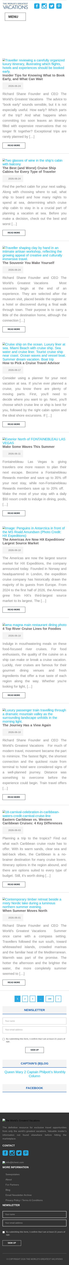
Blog (8, 1190)
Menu (13, 17)
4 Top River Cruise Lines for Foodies (32, 628)
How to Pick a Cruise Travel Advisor (31, 363)
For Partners (12, 1184)
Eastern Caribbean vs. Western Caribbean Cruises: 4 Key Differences (32, 821)
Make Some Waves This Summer (29, 446)
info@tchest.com (15, 1162)
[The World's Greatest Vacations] (15, 6)
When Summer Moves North (25, 911)
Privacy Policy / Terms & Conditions (24, 1200)
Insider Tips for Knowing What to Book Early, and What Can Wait (34, 77)
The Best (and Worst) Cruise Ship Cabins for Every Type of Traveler (29, 169)
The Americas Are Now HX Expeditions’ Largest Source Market (34, 541)
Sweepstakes (13, 1174)
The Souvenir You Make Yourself (28, 263)
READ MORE (14, 145)
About (9, 1179)
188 (49, 999)
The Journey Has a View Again (27, 725)
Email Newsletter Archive (19, 1195)
